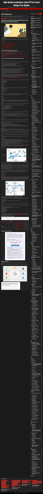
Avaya (31, 65)
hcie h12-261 (33, 314)
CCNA (32, 98)
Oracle (31, 421)
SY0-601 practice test (34, 240)
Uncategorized (13, 486)
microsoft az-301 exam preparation (35, 386)
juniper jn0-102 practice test (35, 353)
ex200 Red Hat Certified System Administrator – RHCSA (35, 445)
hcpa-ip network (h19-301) (34, 332)
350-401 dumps (33, 136)
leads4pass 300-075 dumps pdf (7, 221)
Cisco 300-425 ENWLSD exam (35, 149)
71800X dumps (33, 70)
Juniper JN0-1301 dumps (34, 345)
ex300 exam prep (34, 435)
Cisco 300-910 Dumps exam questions (36, 209)
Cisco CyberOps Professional (34, 218)
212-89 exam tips (34, 290)
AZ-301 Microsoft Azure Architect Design (36, 374)
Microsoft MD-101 (34, 412)
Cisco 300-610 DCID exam (34, 117)
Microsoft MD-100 (34, 403)
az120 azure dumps (34, 367)
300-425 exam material (34, 127)
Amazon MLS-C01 (34, 50)
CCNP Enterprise (33, 123)
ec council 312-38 (34, 262)
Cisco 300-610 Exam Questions (35, 120)
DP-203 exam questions (34, 396)
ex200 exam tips (34, 443)
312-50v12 (33, 245)
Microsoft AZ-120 (34, 370)
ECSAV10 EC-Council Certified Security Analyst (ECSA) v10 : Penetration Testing (37, 295)
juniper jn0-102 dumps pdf (35, 352)
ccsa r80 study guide (34, 84)
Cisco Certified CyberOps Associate (35, 165)
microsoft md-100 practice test (35, 409)
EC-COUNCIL (32, 243)
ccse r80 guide (33, 94)
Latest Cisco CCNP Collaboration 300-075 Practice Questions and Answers (10, 44)
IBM (31, 340)
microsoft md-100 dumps (34, 405)
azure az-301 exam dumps (34, 380)
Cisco (6, 18)
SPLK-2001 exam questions (35, 451)
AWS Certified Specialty (33, 49)
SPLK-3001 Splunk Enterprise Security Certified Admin (36, 473)
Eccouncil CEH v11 (33, 277)
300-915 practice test (34, 205)
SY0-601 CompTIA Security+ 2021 (35, 234)
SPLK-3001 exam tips (34, 471)
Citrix (31, 229)
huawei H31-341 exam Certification (35, 336)
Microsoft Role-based (33, 399)
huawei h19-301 (33, 333)
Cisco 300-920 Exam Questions (35, 213)
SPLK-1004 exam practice (34, 463)
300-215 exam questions (34, 222)
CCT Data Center (33, 164)
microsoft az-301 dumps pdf (35, 384)
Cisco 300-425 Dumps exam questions (36, 146)
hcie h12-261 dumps (34, 316)
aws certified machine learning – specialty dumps (36, 55)
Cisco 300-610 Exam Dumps (35, 119)
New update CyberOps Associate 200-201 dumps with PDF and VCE (16, 488)
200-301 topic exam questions (4, 484)
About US (6, 8)
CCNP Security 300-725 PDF (35, 157)
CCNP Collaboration (3, 18)
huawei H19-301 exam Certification (35, 329)
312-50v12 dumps (34, 248)
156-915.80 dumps (34, 89)
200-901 (33, 180)
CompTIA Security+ (33, 233)
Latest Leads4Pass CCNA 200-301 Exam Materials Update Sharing (5, 490)
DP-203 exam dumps (34, 395)
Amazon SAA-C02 (34, 35)
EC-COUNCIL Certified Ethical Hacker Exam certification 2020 (35, 257)
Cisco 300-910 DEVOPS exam (35, 206)
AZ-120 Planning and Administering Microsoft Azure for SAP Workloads (36, 365)
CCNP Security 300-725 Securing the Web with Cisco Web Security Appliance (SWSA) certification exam (37, 160)
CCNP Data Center (33, 116)
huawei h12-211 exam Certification (34, 301)
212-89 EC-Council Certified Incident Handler (36, 286)
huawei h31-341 (33, 337)
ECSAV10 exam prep (34, 297)
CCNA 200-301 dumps (34, 109)
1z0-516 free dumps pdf (33, 422)
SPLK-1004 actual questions (35, 457)
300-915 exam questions (34, 202)
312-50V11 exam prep (34, 281)
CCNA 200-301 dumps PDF (34, 112)
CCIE (31, 96)
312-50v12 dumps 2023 (34, 249)
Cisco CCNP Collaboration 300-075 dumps (11, 37)
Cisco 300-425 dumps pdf (34, 147)
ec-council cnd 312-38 (34, 265)
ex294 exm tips (33, 428)
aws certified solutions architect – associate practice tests (36, 46)
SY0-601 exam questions (34, 237)
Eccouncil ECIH (32, 284)
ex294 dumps (33, 425)
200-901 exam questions (34, 187)
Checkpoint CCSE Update (34, 85)
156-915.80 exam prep (34, 91)
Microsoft (32, 358)
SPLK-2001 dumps (34, 450)
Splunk (31, 448)
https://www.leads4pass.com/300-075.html (19, 214)
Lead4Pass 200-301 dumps (35, 113)
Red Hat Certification (33, 424)
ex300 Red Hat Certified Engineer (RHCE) (36, 438)
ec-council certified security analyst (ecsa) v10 (37, 269)
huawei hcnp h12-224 (34, 312)
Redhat (31, 423)
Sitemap (4, 8)
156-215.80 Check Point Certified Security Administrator (36, 77)
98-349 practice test (33, 362)
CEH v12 (32, 244)
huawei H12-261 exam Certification (35, 313)
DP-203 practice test (34, 398)
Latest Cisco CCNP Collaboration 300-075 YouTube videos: (9, 45)
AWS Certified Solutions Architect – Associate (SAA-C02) (37, 40)
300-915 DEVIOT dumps (34, 199)
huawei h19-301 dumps (34, 335)
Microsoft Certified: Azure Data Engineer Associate (35, 391)
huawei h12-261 (33, 317)
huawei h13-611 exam (34, 324)
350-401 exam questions (34, 144)
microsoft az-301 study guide (35, 387)
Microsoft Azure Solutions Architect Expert (35, 373)
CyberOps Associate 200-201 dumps (36, 169)
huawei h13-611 (33, 321)
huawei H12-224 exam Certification (35, 308)
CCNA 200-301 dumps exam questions (36, 110)
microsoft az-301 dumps (34, 383)
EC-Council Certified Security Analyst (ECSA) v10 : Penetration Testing (36, 272)
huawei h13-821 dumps (34, 328)
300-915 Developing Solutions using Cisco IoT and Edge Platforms (36, 196)
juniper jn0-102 (33, 349)
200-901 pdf (33, 189)
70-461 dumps (32, 359)
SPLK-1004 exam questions (35, 464)
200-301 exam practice (34, 103)
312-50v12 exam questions (34, 252)
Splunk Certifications (33, 449)
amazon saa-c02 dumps (34, 37)
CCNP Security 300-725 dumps (35, 154)
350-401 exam (33, 140)
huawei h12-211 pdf (34, 306)
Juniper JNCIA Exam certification (34, 348)
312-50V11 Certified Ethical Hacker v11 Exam (36, 278)
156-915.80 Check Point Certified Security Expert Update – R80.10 (36, 87)
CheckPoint (32, 74)
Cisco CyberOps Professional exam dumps (36, 225)
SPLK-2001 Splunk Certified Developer (36, 454)
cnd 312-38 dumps (34, 259)
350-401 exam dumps (34, 143)
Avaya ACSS (32, 66)
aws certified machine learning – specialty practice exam (36, 61)
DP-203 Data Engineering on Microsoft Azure (36, 393)
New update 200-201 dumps (14, 484)
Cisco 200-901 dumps (34, 190)
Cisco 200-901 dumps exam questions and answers (36, 192)
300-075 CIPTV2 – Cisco (15, 221)
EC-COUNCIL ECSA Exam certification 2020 (35, 268)
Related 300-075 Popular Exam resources (7, 46)
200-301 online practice (34, 106)
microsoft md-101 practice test (35, 418)
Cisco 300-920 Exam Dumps (35, 212)
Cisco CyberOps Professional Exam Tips (36, 226)
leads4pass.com (4, 40)
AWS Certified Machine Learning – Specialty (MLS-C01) (36, 52)
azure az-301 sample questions (35, 381)
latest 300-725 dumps (34, 162)
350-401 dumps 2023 (34, 137)
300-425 (33, 124)
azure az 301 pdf (33, 377)
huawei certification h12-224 (35, 309)
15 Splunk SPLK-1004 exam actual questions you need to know (36, 485)
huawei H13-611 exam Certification (35, 320)
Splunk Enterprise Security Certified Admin (35, 467)
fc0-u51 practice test (33, 241)
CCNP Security (32, 153)
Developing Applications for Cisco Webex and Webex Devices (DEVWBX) (36, 215)
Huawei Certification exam (33, 300)
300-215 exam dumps (34, 220)
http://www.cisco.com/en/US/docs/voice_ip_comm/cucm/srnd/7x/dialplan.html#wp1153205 (12, 77)
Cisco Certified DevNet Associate (34, 179)
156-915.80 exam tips (34, 92)
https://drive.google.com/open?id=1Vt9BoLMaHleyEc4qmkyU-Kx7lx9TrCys (10, 52)
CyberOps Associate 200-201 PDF (35, 173)
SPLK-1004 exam (33, 461)
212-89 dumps (33, 285)
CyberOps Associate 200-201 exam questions (36, 171)
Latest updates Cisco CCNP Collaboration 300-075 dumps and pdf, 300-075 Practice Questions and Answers (14, 21)
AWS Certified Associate (33, 33)
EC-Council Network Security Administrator (36, 266)
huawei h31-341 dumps (34, 339)
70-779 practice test (33, 360)
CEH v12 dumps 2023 (34, 255)
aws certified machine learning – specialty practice (36, 58)
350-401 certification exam (35, 134)
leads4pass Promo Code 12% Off (6, 47)
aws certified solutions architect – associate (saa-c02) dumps (36, 43)
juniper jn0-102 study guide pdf (35, 355)
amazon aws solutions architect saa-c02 (36, 34)
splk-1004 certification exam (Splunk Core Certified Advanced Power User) (36, 459)
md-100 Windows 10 (34, 400)
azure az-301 (33, 378)
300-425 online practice (34, 131)
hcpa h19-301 (33, 330)
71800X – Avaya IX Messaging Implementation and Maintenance (37, 68)
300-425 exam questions (34, 130)
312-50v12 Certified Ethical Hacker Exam (36, 246)
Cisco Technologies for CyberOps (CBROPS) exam (36, 167)
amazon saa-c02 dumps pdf (35, 38)
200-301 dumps (33, 100)
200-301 (33, 99)
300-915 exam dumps (34, 200)
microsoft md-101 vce (34, 419)
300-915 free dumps (34, 203)
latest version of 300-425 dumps (35, 152)
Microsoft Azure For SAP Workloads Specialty (36, 363)
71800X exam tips (34, 73)
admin (12, 489)
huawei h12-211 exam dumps (35, 305)
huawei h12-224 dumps (34, 310)
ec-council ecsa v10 (34, 274)
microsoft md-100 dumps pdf (35, 406)
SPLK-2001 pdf (33, 453)
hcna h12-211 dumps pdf (34, 302)
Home (1, 8)
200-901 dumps (33, 183)
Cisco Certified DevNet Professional (35, 195)
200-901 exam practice (34, 186)
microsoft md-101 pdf (34, 416)
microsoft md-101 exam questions (35, 415)
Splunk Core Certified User (34, 456)
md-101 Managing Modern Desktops (35, 402)
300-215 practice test (34, 223)
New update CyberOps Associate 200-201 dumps (36, 177)
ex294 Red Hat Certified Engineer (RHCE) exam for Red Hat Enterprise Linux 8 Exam (36, 430)
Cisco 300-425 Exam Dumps (35, 150)
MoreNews (24, 493)
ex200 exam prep (34, 442)
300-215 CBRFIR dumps (34, 219)
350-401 (33, 133)
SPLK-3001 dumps (34, 468)
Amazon (31, 32)
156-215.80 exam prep (34, 81)
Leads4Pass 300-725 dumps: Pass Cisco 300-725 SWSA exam (26, 484)
